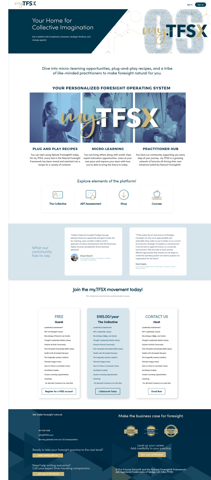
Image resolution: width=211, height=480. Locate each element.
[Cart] (183, 4)
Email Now (156, 391)
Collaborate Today (108, 391)
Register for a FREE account (59, 391)
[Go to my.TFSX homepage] (25, 4)
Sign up (201, 4)
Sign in (189, 4)
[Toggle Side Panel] (4, 5)
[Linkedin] (34, 420)
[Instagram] (38, 420)
